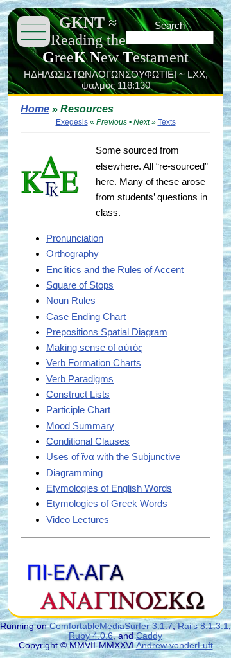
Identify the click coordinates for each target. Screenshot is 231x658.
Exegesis (72, 122)
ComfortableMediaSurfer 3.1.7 (111, 626)
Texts (167, 122)
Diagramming (74, 472)
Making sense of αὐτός (94, 347)
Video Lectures (77, 519)
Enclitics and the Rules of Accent (115, 269)
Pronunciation (74, 238)
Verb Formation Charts (93, 362)
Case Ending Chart (86, 316)
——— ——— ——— (33, 31)
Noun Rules (71, 300)
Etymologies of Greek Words (106, 503)
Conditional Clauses (88, 441)
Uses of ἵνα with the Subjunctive (113, 456)
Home (35, 108)
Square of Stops (80, 285)
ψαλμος (98, 85)
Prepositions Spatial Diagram (106, 331)
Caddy (149, 636)
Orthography (72, 253)
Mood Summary (80, 425)
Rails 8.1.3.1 (203, 626)
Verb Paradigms (80, 378)
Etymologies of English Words (109, 488)
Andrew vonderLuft (174, 645)
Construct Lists (78, 394)
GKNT (82, 22)
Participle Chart (78, 409)
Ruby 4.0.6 (91, 636)
